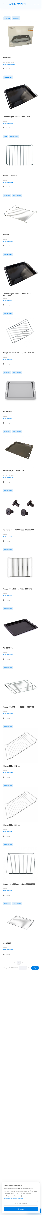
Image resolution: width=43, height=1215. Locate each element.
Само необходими (21, 1203)
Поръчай (6, 69)
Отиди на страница (10, 968)
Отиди (35, 968)
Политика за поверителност (13, 1198)
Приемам (21, 1209)
